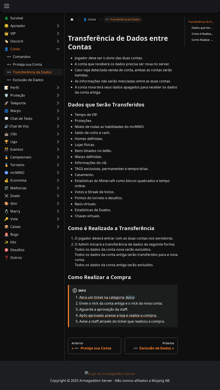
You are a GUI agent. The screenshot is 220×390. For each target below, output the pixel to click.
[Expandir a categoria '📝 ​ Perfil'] (58, 87)
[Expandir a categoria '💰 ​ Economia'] (58, 180)
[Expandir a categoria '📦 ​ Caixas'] (58, 226)
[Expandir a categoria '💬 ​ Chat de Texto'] (58, 118)
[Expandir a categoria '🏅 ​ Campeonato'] (58, 157)
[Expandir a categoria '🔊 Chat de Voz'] (58, 126)
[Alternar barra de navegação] (6, 6)
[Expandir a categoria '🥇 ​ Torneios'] (58, 164)
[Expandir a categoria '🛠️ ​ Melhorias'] (58, 188)
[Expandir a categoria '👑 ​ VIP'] (58, 33)
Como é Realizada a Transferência (202, 34)
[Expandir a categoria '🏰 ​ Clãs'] (58, 134)
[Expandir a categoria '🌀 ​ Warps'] (58, 110)
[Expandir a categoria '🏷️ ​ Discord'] (58, 41)
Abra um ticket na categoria (106, 297)
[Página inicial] (72, 19)
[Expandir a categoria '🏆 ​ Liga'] (58, 141)
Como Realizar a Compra (202, 40)
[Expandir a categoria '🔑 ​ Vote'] (58, 218)
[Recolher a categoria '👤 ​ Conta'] (58, 49)
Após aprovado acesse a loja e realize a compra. (118, 315)
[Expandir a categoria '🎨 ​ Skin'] (58, 203)
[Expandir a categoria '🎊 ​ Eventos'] (58, 149)
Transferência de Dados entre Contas (201, 22)
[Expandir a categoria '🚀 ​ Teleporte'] (58, 103)
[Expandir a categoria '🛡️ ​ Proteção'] (58, 95)
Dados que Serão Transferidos (202, 28)
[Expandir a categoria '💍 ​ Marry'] (58, 211)
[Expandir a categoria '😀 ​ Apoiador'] (58, 25)
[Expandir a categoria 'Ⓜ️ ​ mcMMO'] (58, 172)
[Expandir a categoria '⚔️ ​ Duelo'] (58, 195)
